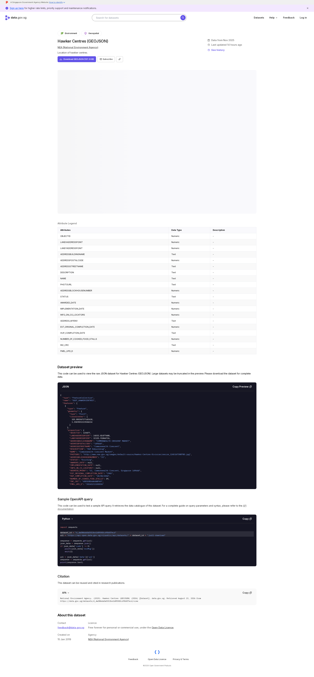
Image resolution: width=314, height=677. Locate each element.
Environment (71, 33)
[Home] (15, 17)
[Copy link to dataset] (119, 59)
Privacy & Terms (181, 659)
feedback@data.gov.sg (71, 627)
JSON (65, 386)
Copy (246, 518)
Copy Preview (241, 386)
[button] (57, 2)
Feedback (289, 17)
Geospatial (93, 33)
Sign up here (17, 8)
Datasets (259, 17)
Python (66, 518)
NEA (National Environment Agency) (78, 47)
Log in (303, 17)
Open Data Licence (163, 627)
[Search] (183, 17)
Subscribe (108, 59)
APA (64, 592)
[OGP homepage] (157, 652)
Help (272, 17)
